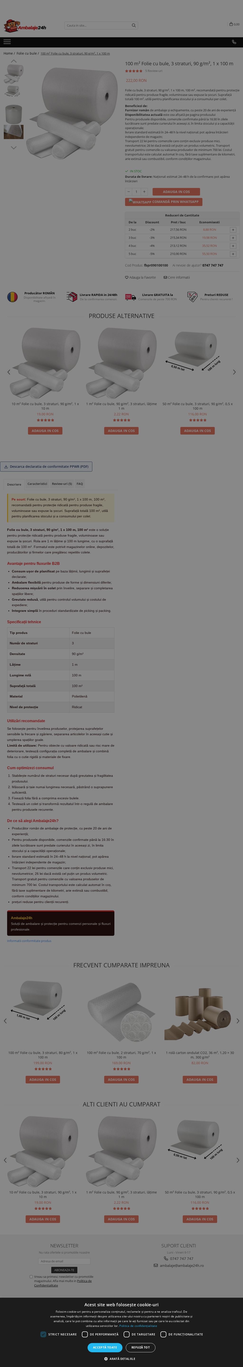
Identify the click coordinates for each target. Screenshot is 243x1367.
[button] (121, 1358)
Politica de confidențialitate (138, 1326)
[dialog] (121, 1332)
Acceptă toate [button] (105, 1347)
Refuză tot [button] (140, 1347)
